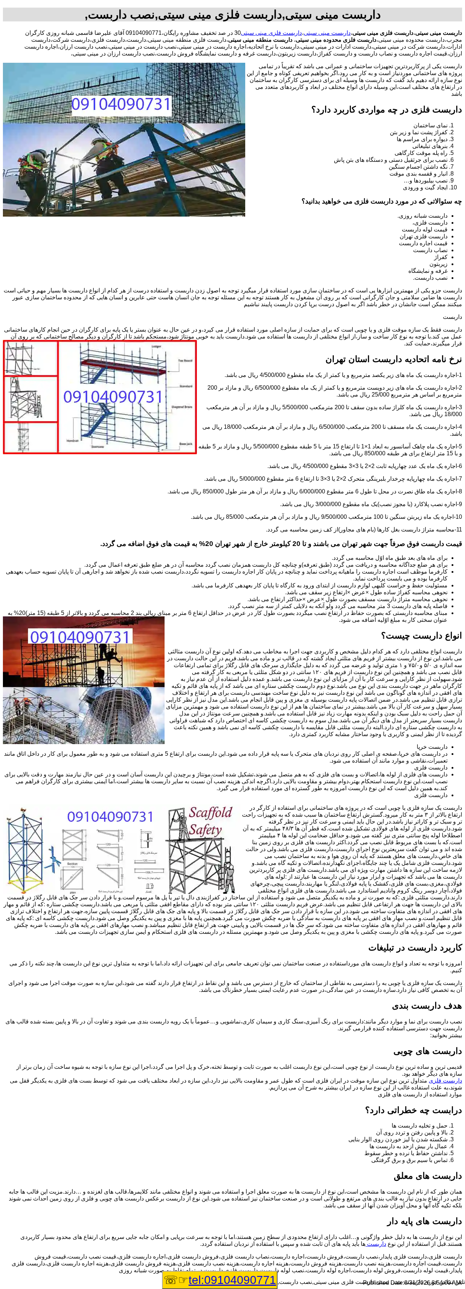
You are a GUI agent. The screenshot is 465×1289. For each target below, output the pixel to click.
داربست (375, 1244)
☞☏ (219, 1279)
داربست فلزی (445, 1080)
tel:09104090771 (232, 1279)
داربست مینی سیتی (327, 33)
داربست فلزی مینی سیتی (271, 33)
